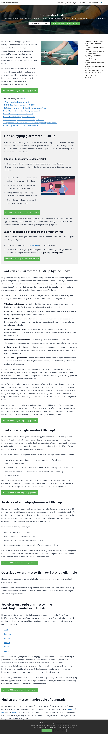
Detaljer (72, 727)
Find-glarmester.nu (10, 2)
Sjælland (82, 3)
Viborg (7, 642)
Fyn (74, 3)
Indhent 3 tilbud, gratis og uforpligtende (65, 23)
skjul (23, 99)
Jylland (68, 3)
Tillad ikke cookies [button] (60, 730)
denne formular (32, 245)
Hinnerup (8, 638)
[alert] (54, 727)
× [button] (106, 721)
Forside (60, 3)
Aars (6, 629)
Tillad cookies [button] (47, 730)
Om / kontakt (93, 3)
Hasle (6, 647)
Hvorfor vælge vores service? (39, 23)
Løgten (7, 651)
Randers (7, 634)
